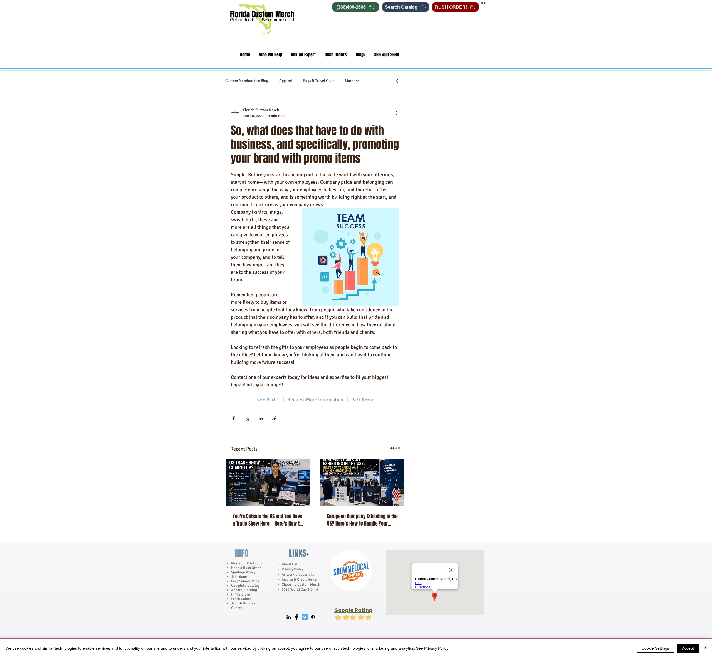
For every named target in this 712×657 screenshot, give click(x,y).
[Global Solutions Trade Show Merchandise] (268, 482)
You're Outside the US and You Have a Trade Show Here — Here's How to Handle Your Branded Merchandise (267, 520)
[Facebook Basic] (297, 617)
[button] (270, 54)
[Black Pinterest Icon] (313, 617)
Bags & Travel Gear (318, 80)
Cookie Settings (655, 648)
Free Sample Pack (245, 581)
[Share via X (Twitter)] (247, 418)
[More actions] (396, 112)
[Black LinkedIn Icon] (289, 617)
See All (394, 448)
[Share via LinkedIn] (260, 418)
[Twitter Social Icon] (305, 617)
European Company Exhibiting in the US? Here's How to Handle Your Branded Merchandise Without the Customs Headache (362, 520)
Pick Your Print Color (247, 563)
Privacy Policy (293, 569)
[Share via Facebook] (233, 418)
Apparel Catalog (244, 590)
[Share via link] (274, 418)
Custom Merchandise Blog (246, 80)
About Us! (289, 564)
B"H (483, 3)
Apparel (285, 80)
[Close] (705, 648)
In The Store (240, 594)
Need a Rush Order (246, 568)
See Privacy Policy (432, 648)
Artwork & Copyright (298, 574)
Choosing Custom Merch (301, 584)
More (349, 80)
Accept (688, 648)
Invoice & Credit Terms (299, 579)
